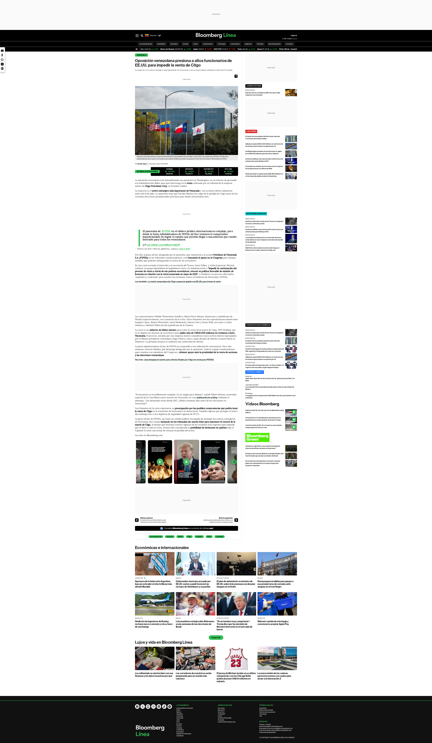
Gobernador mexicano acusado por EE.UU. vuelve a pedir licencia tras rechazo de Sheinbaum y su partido (193, 584)
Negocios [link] (248, 44)
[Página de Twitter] (142, 706)
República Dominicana (183, 734)
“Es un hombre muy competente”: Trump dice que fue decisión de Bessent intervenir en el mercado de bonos (234, 625)
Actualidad (221, 714)
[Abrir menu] (137, 35)
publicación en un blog (207, 397)
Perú (177, 722)
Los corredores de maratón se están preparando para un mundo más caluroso (194, 676)
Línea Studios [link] (235, 44)
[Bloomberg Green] (271, 437)
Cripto (220, 716)
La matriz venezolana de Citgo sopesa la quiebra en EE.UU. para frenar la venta (184, 281)
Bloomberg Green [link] (274, 44)
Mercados (221, 710)
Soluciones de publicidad (267, 732)
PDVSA (180, 536)
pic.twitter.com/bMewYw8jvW (163, 245)
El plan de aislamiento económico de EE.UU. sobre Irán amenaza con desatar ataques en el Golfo (236, 584)
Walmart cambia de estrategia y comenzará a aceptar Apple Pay (273, 622)
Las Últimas (219, 536)
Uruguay (179, 728)
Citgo (189, 536)
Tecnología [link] (221, 44)
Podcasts (221, 720)
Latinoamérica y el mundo (184, 708)
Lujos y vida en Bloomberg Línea (163, 642)
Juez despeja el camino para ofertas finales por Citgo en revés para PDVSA (179, 359)
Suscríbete (262, 708)
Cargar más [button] (216, 637)
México (178, 712)
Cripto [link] (195, 44)
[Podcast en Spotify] (169, 706)
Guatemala (179, 736)
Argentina (179, 714)
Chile (178, 720)
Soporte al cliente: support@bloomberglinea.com (275, 730)
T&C (260, 716)
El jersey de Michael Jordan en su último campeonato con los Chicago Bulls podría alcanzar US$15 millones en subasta (236, 677)
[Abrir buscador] (142, 35)
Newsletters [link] (161, 44)
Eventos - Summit (265, 724)
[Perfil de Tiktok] (164, 706)
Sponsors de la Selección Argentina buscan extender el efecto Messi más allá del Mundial (153, 584)
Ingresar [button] (294, 35)
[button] (236, 76)
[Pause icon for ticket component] (136, 49)
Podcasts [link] (260, 44)
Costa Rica (180, 730)
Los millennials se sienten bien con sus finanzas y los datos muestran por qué (154, 674)
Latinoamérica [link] (208, 44)
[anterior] (137, 520)
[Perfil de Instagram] (153, 706)
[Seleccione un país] (159, 35)
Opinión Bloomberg (254, 372)
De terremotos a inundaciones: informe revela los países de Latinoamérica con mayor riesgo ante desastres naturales (262, 463)
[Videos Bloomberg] (271, 404)
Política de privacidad (266, 710)
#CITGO (166, 231)
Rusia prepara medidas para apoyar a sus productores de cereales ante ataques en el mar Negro (275, 584)
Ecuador (179, 724)
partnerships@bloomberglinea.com (271, 726)
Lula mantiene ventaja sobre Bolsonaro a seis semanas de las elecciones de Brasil (195, 624)
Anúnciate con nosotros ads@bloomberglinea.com (275, 728)
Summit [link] (185, 44)
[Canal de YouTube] (148, 706)
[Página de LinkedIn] (159, 706)
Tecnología (263, 714)
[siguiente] (236, 520)
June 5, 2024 (184, 249)
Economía (221, 708)
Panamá (179, 726)
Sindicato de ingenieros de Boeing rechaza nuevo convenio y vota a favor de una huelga (154, 624)
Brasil (178, 710)
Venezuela (141, 55)
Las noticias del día (155, 536)
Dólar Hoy (221, 712)
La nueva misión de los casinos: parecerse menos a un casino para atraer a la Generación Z (274, 676)
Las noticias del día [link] (146, 44)
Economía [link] (289, 44)
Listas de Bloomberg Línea (226, 722)
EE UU (209, 536)
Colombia (179, 716)
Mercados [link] (174, 44)
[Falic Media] (283, 38)
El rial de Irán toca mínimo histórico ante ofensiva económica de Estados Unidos (153, 521)
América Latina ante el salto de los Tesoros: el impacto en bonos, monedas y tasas (218, 521)
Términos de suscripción (267, 712)
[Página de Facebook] (137, 706)
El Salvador (180, 732)
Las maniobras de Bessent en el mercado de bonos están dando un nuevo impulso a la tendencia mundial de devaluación (264, 240)
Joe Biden (199, 536)
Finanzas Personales (224, 718)
